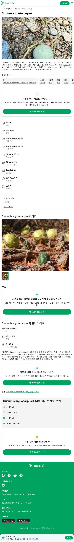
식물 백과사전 (7, 9)
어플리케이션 (30, 494)
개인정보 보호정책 (8, 503)
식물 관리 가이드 (19, 494)
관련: (20, 392)
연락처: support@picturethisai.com (18, 511)
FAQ (3, 511)
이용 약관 (19, 503)
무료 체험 (65, 3)
